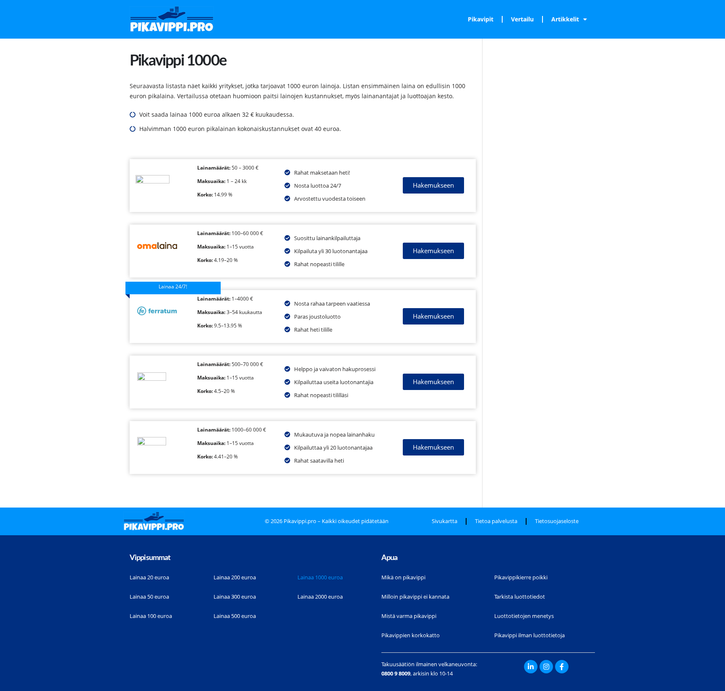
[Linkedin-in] (530, 666)
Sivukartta (444, 521)
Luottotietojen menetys (524, 616)
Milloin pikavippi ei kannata (415, 596)
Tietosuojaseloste (557, 521)
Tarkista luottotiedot (519, 596)
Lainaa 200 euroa (235, 577)
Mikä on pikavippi (403, 577)
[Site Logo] (172, 19)
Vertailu (522, 19)
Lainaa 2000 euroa (320, 596)
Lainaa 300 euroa (235, 596)
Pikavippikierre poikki (521, 577)
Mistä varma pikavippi (408, 616)
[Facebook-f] (562, 666)
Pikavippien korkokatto (410, 635)
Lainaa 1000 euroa (320, 577)
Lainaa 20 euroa (149, 577)
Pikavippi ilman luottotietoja (529, 635)
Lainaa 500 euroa (235, 616)
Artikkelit (565, 19)
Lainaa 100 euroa (151, 616)
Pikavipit (480, 19)
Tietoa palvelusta (496, 521)
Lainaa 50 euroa (149, 596)
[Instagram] (546, 666)
